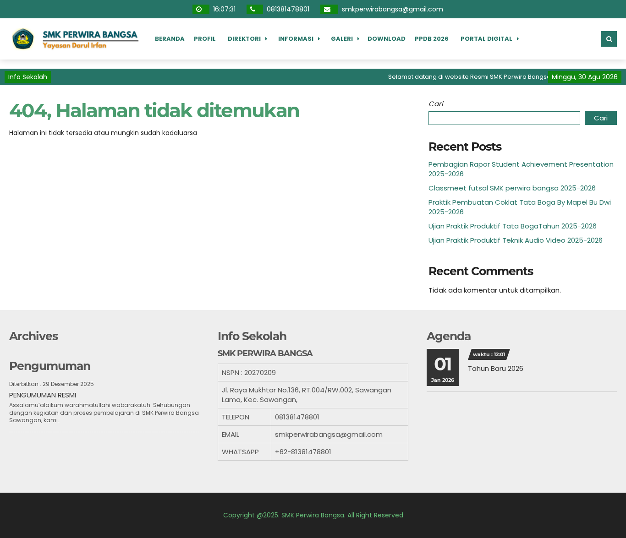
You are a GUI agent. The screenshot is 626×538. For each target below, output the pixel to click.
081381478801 (289, 9)
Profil (205, 38)
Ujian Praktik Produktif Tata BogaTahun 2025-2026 (512, 226)
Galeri (342, 38)
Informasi (295, 38)
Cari (435, 104)
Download (387, 38)
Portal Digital (486, 38)
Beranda (170, 38)
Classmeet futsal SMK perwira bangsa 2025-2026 (512, 188)
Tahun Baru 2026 (495, 368)
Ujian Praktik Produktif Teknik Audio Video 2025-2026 (515, 240)
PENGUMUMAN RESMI (42, 395)
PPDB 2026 (432, 38)
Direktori (244, 38)
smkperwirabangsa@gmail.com (393, 9)
